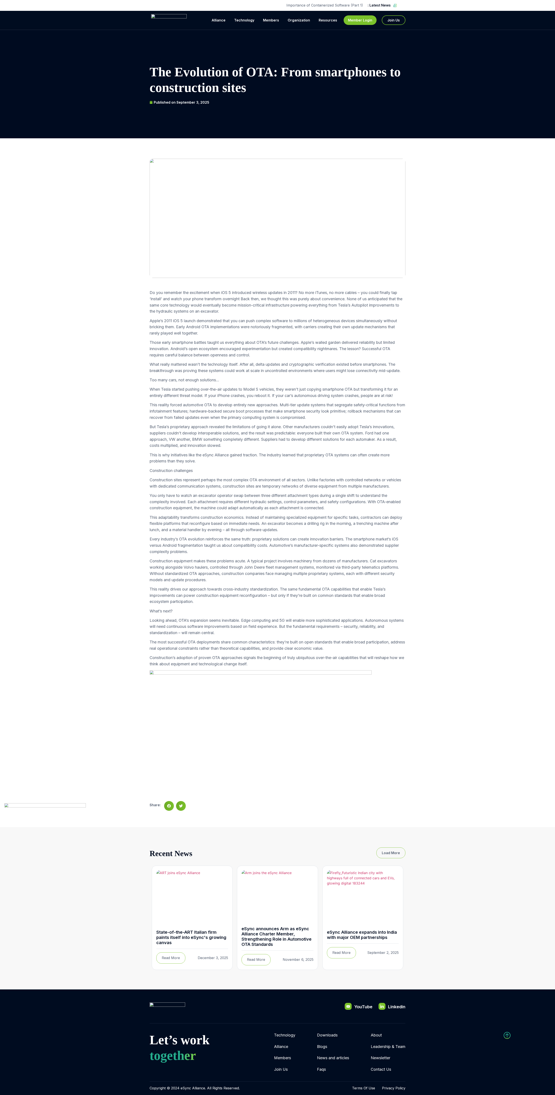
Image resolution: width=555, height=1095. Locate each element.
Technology (244, 20)
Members (271, 20)
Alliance (218, 20)
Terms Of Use (363, 1088)
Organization (299, 20)
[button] (169, 806)
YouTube (363, 1006)
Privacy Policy (393, 1088)
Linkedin (396, 1006)
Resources (328, 20)
